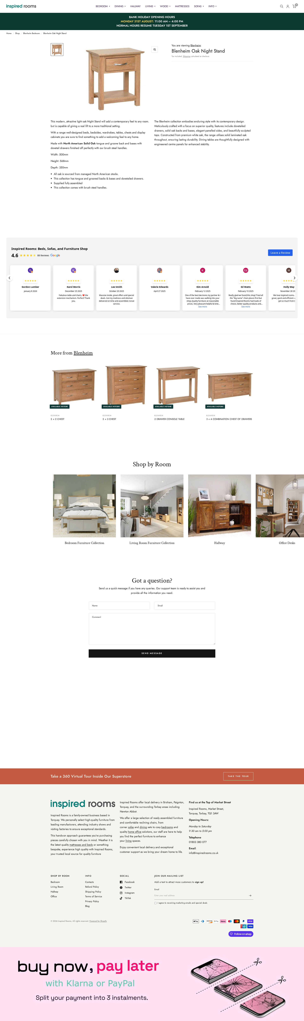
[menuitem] (102, 6)
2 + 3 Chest (109, 419)
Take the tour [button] (238, 776)
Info (211, 6)
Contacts (89, 882)
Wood (164, 6)
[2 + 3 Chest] (126, 386)
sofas (131, 827)
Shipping (186, 56)
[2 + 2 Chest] (74, 386)
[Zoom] (155, 49)
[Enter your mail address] (250, 895)
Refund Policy (92, 887)
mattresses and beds (81, 845)
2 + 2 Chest (57, 419)
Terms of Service (93, 896)
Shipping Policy (93, 891)
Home (9, 33)
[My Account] (288, 6)
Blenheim (83, 353)
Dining (119, 6)
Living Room (57, 887)
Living (149, 6)
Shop (17, 33)
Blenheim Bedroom (31, 33)
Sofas (198, 6)
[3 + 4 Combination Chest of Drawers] (229, 386)
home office (134, 832)
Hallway (135, 6)
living (129, 841)
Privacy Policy (92, 901)
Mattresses (182, 6)
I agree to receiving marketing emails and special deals (182, 902)
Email (156, 889)
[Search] (282, 6)
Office (54, 896)
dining (143, 827)
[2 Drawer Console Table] (178, 386)
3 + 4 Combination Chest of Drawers (229, 419)
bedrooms (167, 827)
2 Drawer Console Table (169, 419)
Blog (87, 906)
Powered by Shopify (98, 921)
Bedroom (102, 6)
